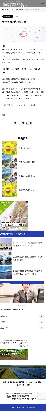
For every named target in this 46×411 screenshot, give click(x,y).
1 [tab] (18, 305)
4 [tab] (24, 305)
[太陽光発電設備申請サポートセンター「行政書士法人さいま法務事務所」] (17, 4)
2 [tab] (20, 305)
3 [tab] (22, 305)
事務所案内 (7, 16)
